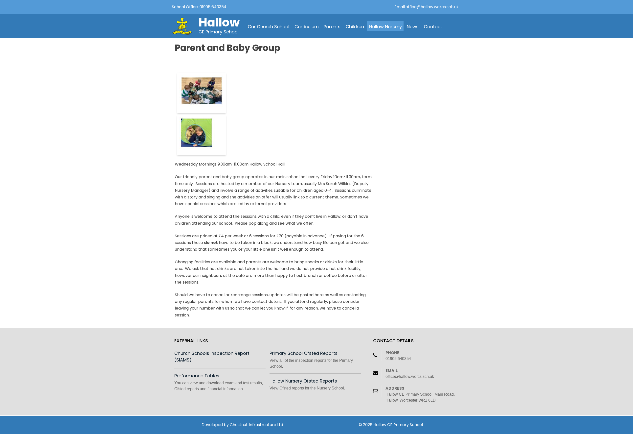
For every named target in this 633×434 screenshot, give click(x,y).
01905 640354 (213, 7)
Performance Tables (196, 376)
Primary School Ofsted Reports (304, 353)
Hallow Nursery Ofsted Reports (303, 381)
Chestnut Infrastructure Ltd (256, 425)
